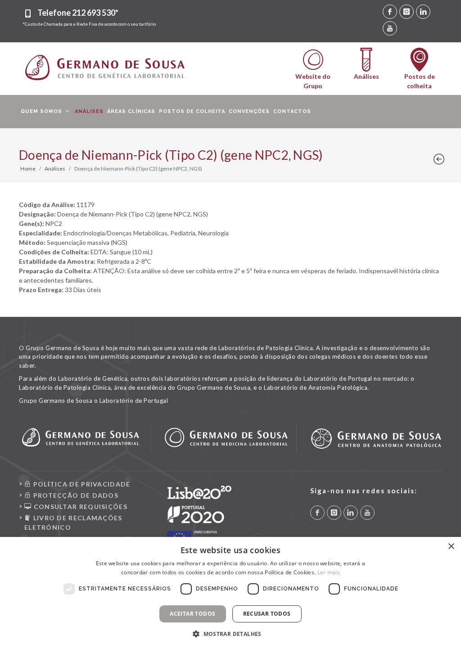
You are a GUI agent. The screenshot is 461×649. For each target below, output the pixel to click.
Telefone (77, 13)
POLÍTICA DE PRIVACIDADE (80, 484)
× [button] (450, 546)
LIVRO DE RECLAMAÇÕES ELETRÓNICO (73, 522)
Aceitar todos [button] (192, 613)
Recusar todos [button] (267, 613)
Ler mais (328, 572)
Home (28, 168)
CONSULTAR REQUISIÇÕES (79, 506)
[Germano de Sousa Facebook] (390, 12)
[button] (230, 633)
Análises (55, 168)
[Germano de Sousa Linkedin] (423, 12)
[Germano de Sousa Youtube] (390, 28)
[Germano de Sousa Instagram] (406, 12)
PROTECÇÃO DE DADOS (74, 495)
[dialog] (230, 593)
